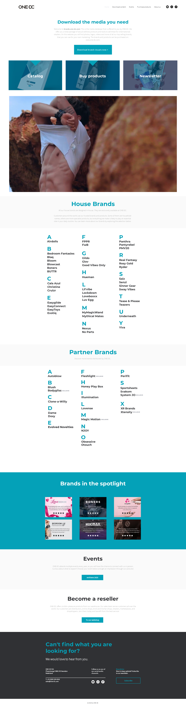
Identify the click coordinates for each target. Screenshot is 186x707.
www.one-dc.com (93, 40)
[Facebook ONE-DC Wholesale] (176, 6)
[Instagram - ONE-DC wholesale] (98, 681)
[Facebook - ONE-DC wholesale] (103, 681)
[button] (54, 241)
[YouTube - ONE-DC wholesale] (93, 681)
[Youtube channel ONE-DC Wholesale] (167, 6)
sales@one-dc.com (52, 681)
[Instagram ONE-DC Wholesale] (171, 6)
